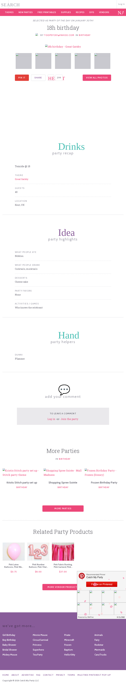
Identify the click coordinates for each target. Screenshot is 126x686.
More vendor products (63, 587)
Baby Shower (9, 644)
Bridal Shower (9, 649)
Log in (121, 4)
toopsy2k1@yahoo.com (59, 35)
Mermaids (99, 649)
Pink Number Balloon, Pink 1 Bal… (38, 565)
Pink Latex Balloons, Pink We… (13, 565)
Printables (47, 12)
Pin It (21, 77)
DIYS (91, 12)
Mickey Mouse (9, 654)
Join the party (69, 419)
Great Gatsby (21, 179)
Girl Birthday (8, 635)
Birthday (85, 35)
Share (38, 77)
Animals (98, 635)
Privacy (60, 675)
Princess (37, 644)
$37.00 (63, 571)
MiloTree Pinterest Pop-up (94, 675)
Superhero (38, 649)
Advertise (28, 675)
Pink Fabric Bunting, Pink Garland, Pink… (63, 565)
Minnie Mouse (40, 635)
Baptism (68, 649)
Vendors (104, 12)
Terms (71, 675)
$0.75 (14, 571)
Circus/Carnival (40, 640)
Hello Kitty (69, 654)
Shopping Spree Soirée (63, 482)
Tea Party (38, 654)
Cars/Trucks (100, 654)
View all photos (97, 77)
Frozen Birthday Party (104, 482)
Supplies (66, 12)
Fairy (96, 640)
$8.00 (38, 571)
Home (5, 675)
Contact (48, 675)
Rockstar (98, 644)
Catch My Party (63, 4)
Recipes (80, 12)
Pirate (67, 635)
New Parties (26, 12)
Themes (9, 12)
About (15, 675)
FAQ (38, 675)
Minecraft (69, 640)
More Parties (63, 508)
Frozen (67, 644)
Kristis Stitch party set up (22, 482)
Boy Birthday (9, 640)
